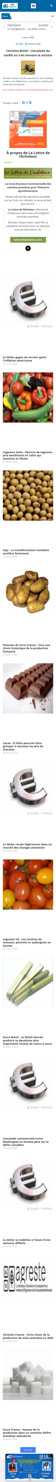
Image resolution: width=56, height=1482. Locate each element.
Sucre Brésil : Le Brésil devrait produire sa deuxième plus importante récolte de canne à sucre (27, 1040)
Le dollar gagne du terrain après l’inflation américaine (24, 358)
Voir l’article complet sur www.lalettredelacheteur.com (28, 90)
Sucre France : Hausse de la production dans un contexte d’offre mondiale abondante (27, 1433)
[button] (33, 5)
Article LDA (34, 43)
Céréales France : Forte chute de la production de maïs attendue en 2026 (28, 1336)
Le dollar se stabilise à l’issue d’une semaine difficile (26, 1241)
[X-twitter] (28, 248)
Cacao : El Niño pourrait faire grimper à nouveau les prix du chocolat (23, 746)
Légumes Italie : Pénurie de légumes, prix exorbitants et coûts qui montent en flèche (28, 455)
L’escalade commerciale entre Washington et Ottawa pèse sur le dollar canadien (26, 1142)
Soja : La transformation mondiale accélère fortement (26, 551)
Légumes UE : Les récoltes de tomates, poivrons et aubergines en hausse (27, 942)
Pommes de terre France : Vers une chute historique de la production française (26, 648)
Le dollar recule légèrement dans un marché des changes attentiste (27, 845)
